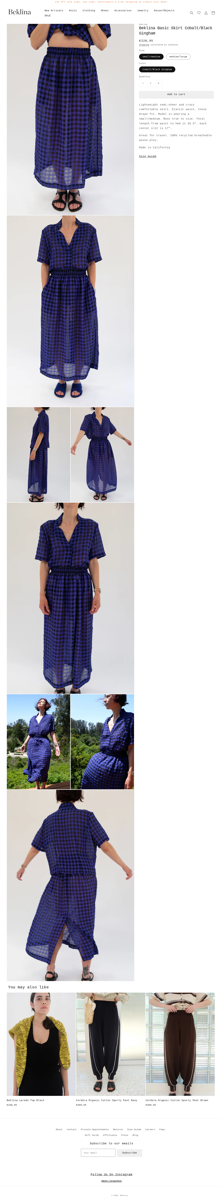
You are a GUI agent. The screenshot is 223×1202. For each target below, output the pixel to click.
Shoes (105, 10)
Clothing (89, 10)
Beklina (124, 1195)
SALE (48, 15)
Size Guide (147, 156)
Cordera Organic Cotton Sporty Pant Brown (177, 1100)
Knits (73, 10)
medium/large (178, 56)
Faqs (162, 1129)
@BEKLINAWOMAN (111, 1181)
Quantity (144, 76)
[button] (191, 12)
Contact (72, 1129)
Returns (118, 1129)
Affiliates (110, 1135)
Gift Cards (92, 1135)
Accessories (123, 10)
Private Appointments (95, 1129)
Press (124, 1135)
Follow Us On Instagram (111, 1174)
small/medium (151, 56)
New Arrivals (54, 10)
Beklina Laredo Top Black (25, 1100)
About (59, 1129)
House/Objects (164, 10)
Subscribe (129, 1153)
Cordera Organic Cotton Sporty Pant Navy (106, 1100)
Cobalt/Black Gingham (157, 69)
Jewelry (142, 10)
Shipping (144, 45)
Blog (135, 1135)
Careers (150, 1129)
